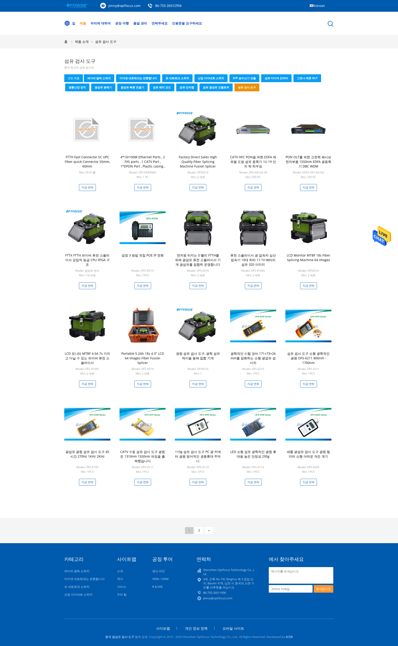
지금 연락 (87, 187)
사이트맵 (163, 628)
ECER (289, 637)
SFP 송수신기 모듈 (244, 78)
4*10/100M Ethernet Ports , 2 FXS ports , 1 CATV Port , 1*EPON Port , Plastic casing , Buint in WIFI (142, 164)
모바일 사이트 (233, 628)
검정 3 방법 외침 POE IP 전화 (143, 255)
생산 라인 (158, 571)
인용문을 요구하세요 (187, 23)
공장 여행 (122, 23)
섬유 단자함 (187, 87)
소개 (120, 571)
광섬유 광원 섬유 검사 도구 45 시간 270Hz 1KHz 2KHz (87, 454)
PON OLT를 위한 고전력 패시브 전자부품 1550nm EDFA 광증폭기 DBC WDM (308, 161)
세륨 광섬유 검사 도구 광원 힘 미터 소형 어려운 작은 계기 (308, 454)
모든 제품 (73, 78)
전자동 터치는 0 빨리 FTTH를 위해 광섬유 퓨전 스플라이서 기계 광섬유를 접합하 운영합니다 (198, 260)
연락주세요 (160, 23)
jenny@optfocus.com (124, 5)
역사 (120, 579)
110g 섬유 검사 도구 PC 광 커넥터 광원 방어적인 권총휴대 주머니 (198, 456)
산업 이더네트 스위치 (211, 78)
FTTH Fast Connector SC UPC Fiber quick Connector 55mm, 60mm (87, 161)
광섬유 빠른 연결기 (132, 87)
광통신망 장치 (77, 87)
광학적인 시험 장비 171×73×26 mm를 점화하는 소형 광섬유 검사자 (253, 358)
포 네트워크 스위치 (177, 78)
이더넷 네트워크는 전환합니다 (138, 78)
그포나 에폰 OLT (307, 78)
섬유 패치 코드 (162, 87)
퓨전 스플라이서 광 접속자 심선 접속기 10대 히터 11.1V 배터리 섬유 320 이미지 (253, 260)
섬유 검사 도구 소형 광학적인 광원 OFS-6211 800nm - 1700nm (308, 358)
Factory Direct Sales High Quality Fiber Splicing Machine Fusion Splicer (198, 161)
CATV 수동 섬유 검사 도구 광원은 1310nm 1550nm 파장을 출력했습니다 (142, 456)
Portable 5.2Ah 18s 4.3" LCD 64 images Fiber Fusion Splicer (142, 358)
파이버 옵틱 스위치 (99, 78)
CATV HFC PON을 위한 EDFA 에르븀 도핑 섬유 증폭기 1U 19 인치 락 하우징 (253, 161)
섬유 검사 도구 (105, 41)
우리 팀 (122, 594)
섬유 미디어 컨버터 (276, 78)
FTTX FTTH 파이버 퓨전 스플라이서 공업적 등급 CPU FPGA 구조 (87, 260)
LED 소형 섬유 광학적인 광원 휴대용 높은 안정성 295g (253, 454)
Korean (319, 5)
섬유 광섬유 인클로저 (216, 87)
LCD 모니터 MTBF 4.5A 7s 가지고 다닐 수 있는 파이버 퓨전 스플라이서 (87, 358)
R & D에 (157, 587)
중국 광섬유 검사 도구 (119, 637)
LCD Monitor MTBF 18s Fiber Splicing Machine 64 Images (308, 257)
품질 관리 (140, 23)
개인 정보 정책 (196, 628)
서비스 (121, 587)
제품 (83, 23)
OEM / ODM (160, 579)
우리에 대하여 (101, 23)
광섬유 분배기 (103, 87)
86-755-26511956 (168, 6)
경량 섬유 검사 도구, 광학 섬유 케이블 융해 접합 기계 (198, 355)
